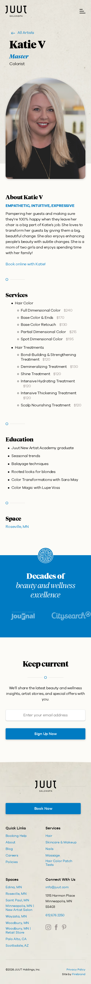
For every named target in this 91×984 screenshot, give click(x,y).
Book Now (43, 808)
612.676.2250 (55, 915)
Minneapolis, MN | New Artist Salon (20, 908)
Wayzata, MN (16, 916)
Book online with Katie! (26, 264)
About (10, 842)
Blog (9, 849)
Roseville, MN (17, 526)
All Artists (26, 32)
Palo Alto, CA (16, 939)
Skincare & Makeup (61, 842)
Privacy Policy (75, 969)
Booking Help (16, 836)
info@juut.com (57, 887)
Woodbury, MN (17, 923)
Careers (12, 855)
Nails (49, 849)
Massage (53, 855)
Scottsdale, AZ (17, 945)
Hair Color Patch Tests (59, 863)
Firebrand (78, 974)
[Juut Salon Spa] (16, 11)
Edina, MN (14, 887)
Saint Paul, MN (17, 900)
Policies (12, 862)
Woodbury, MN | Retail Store (18, 930)
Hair (49, 836)
